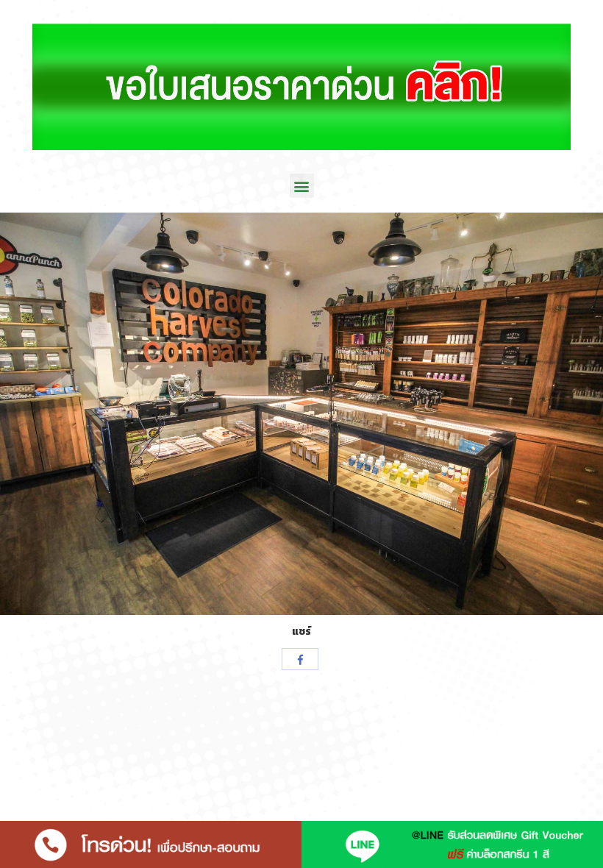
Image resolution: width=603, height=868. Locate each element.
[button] (302, 186)
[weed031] (301, 414)
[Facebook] (300, 659)
